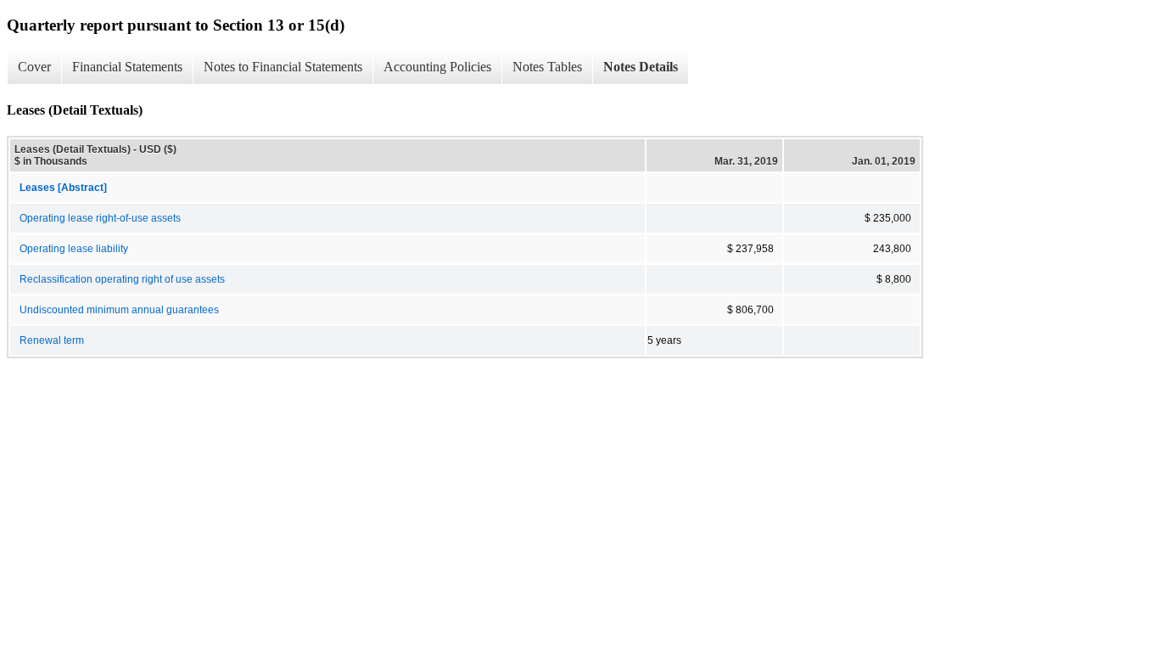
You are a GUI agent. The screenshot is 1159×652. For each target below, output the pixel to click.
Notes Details (640, 66)
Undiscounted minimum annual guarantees (119, 310)
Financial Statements (127, 66)
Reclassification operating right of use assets (122, 279)
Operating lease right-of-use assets (100, 218)
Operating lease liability (74, 249)
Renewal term (52, 340)
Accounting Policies (437, 66)
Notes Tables (547, 66)
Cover (34, 66)
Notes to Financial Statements (283, 66)
